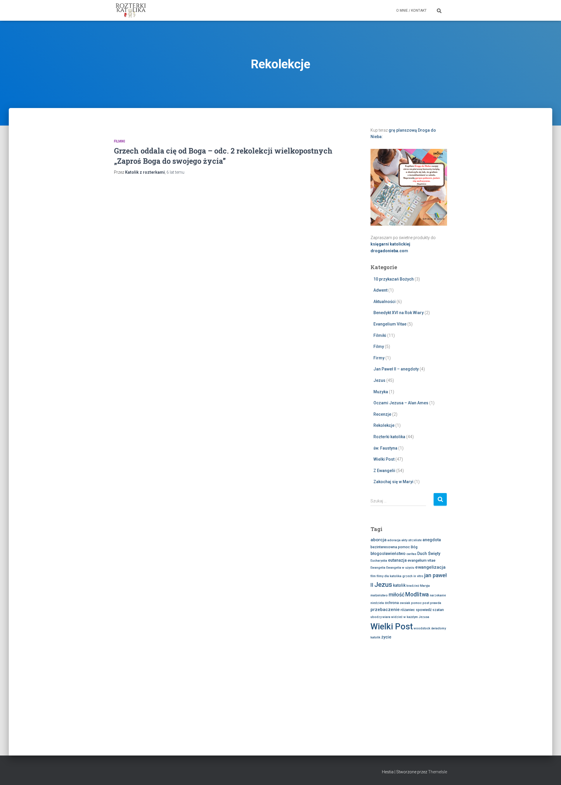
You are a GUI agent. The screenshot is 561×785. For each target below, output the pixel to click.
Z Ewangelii (384, 470)
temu (175, 172)
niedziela (377, 603)
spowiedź (424, 610)
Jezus (379, 380)
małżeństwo (379, 595)
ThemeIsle (437, 772)
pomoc (416, 603)
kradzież (412, 586)
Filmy (378, 346)
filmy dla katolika (389, 576)
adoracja (394, 540)
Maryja (425, 586)
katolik (399, 585)
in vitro (418, 576)
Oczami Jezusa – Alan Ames (400, 403)
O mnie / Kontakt (411, 10)
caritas (411, 554)
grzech (407, 576)
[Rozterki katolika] (131, 10)
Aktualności (384, 301)
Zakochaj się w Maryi (393, 481)
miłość (396, 594)
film (373, 576)
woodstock (422, 628)
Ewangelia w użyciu (400, 568)
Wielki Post (383, 459)
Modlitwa (417, 594)
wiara (386, 617)
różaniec (408, 610)
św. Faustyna (385, 448)
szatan (438, 610)
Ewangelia (377, 568)
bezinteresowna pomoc (390, 547)
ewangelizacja (430, 567)
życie (386, 637)
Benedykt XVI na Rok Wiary (398, 312)
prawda (435, 603)
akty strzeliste (411, 540)
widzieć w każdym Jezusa (410, 617)
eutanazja (397, 560)
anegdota (432, 539)
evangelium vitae (421, 560)
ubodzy (376, 617)
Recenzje (382, 414)
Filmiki (119, 141)
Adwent (380, 290)
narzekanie (438, 595)
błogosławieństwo (388, 553)
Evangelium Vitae (389, 324)
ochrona (392, 603)
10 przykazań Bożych (393, 279)
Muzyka (380, 391)
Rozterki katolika (389, 436)
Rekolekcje (383, 425)
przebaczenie (385, 609)
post (426, 603)
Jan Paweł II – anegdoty (396, 369)
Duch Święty (428, 553)
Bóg (414, 547)
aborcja (378, 539)
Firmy (379, 358)
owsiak (405, 603)
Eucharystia (378, 561)
